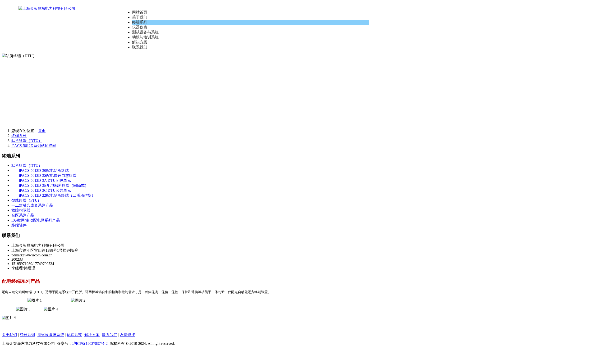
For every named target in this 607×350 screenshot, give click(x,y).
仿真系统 (74, 335)
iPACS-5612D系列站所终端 (33, 146)
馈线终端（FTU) (25, 200)
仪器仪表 (139, 27)
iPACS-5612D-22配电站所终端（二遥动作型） (57, 195)
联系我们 (139, 47)
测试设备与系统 (145, 32)
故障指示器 (20, 210)
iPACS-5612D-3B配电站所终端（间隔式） (53, 185)
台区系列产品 (22, 215)
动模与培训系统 (145, 37)
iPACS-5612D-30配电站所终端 (44, 170)
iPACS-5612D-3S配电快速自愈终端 (48, 175)
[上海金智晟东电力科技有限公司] (30, 8)
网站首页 (139, 12)
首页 (42, 131)
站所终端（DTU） (26, 141)
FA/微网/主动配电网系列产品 (35, 220)
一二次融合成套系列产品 (32, 205)
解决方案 (139, 42)
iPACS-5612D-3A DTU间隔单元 (45, 180)
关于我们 (139, 17)
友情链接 (127, 335)
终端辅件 (19, 225)
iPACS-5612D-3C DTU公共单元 (45, 190)
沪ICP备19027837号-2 (90, 343)
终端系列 (139, 22)
